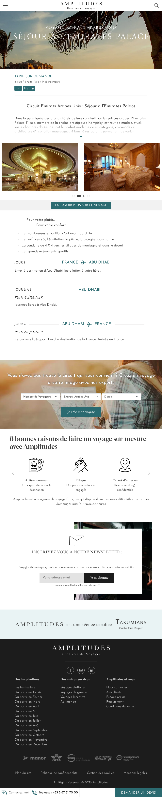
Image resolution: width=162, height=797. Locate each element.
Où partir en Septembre (31, 730)
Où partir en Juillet (27, 720)
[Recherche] (156, 5)
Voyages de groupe (73, 692)
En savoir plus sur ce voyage (81, 205)
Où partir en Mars (27, 701)
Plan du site (23, 773)
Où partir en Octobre (29, 735)
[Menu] (5, 5)
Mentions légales (135, 773)
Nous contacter (116, 687)
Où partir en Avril (26, 706)
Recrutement (114, 701)
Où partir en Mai (26, 711)
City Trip (29, 88)
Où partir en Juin (26, 716)
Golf (18, 88)
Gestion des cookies (100, 773)
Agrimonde (68, 701)
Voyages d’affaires (73, 687)
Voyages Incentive (72, 697)
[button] (55, 792)
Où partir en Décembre (30, 744)
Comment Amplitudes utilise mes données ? (77, 585)
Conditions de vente (120, 706)
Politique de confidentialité (59, 773)
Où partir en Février (28, 697)
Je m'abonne (99, 577)
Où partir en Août (26, 725)
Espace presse (115, 697)
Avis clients (113, 692)
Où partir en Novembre (30, 739)
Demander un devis (138, 792)
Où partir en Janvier (28, 692)
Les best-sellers (24, 687)
